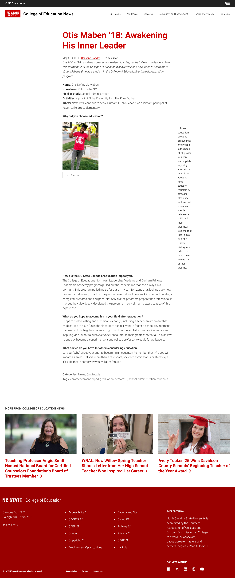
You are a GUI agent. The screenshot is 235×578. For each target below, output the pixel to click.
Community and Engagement (173, 14)
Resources (98, 571)
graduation (107, 379)
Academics (132, 14)
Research (148, 14)
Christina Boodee (90, 58)
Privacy (85, 571)
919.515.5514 (10, 525)
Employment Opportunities (85, 547)
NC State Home (16, 3)
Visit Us (122, 547)
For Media (225, 14)
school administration (142, 379)
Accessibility (71, 571)
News (81, 374)
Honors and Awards (204, 14)
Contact (74, 533)
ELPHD (95, 379)
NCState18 (121, 379)
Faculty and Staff (128, 512)
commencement (80, 379)
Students (162, 379)
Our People (115, 14)
